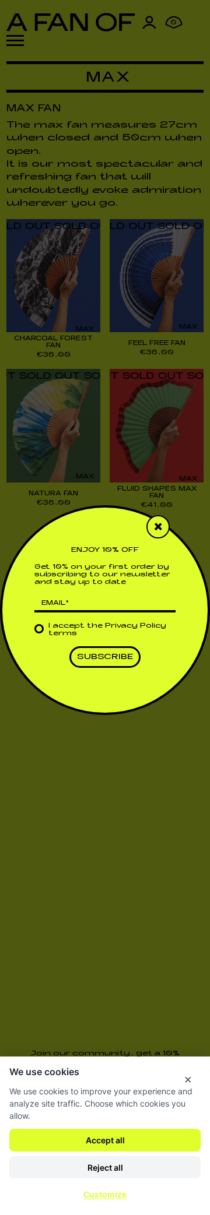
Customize (105, 1194)
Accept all (105, 1140)
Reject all (105, 1167)
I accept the (107, 629)
